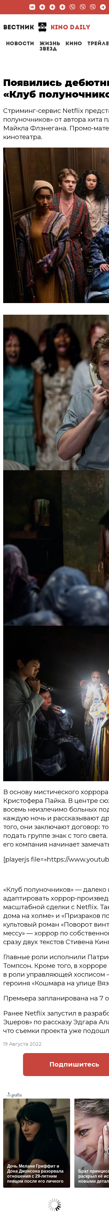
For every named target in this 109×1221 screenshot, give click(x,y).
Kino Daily (46, 28)
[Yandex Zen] (42, 7)
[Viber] (72, 7)
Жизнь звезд (49, 46)
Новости (20, 44)
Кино (73, 44)
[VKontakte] (32, 7)
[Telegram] (103, 7)
